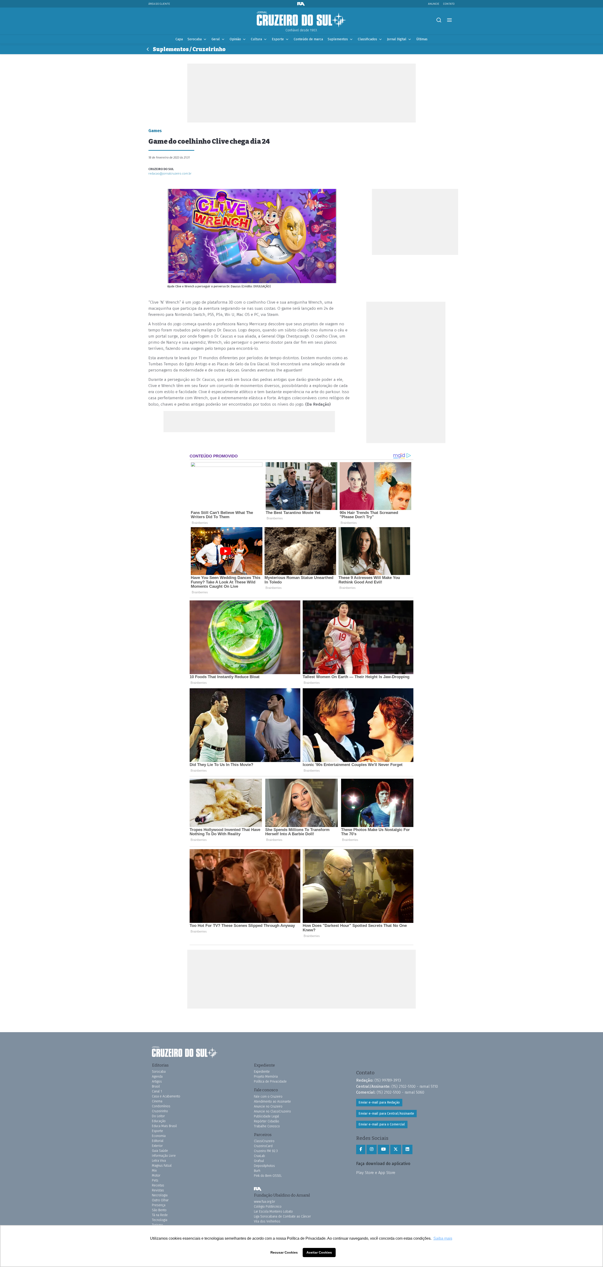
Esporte (278, 39)
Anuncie (433, 3)
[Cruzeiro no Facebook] (360, 1149)
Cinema (157, 1101)
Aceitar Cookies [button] (319, 1252)
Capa (179, 39)
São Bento (159, 1210)
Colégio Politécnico (267, 1207)
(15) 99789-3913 (388, 1080)
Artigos (157, 1082)
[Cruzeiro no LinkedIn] (407, 1149)
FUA (257, 1189)
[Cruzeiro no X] (395, 1149)
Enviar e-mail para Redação (379, 1102)
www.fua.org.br (264, 1202)
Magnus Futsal (162, 1166)
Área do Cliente (159, 3)
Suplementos (338, 39)
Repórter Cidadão (266, 1121)
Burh (257, 1171)
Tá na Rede (160, 1215)
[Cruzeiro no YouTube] (383, 1149)
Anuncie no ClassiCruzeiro (272, 1111)
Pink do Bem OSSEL (268, 1176)
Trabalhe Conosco (267, 1126)
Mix (154, 1171)
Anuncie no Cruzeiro (268, 1106)
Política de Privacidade (270, 1082)
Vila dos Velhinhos (267, 1221)
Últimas (422, 39)
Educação (159, 1121)
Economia (159, 1136)
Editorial (157, 1141)
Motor (156, 1175)
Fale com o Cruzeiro (268, 1097)
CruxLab (259, 1156)
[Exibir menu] (449, 20)
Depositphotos (264, 1166)
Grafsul (259, 1161)
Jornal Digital (396, 39)
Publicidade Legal (266, 1116)
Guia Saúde (160, 1151)
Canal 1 (157, 1091)
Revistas (158, 1190)
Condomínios (161, 1106)
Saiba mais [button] (442, 1238)
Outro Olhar (160, 1200)
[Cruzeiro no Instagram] (372, 1149)
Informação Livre (164, 1156)
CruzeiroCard (263, 1146)
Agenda (157, 1077)
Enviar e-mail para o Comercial (382, 1124)
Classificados (367, 39)
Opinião (235, 39)
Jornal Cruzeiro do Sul (301, 19)
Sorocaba (194, 39)
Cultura (256, 39)
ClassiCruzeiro (264, 1141)
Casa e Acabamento (166, 1096)
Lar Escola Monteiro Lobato (273, 1212)
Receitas (158, 1185)
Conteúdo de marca (308, 39)
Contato (449, 3)
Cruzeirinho (160, 1111)
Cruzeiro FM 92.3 (266, 1151)
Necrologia (159, 1195)
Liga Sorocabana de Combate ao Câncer (282, 1216)
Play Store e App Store (375, 1172)
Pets (155, 1180)
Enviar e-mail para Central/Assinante (386, 1114)
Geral (216, 39)
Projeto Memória (266, 1077)
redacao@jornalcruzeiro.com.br (169, 173)
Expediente (262, 1072)
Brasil (156, 1086)
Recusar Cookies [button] (284, 1252)
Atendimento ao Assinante (272, 1102)
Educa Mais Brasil (164, 1126)
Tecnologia (159, 1220)
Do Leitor (158, 1116)
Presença (158, 1205)
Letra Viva (159, 1161)
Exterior (157, 1146)
